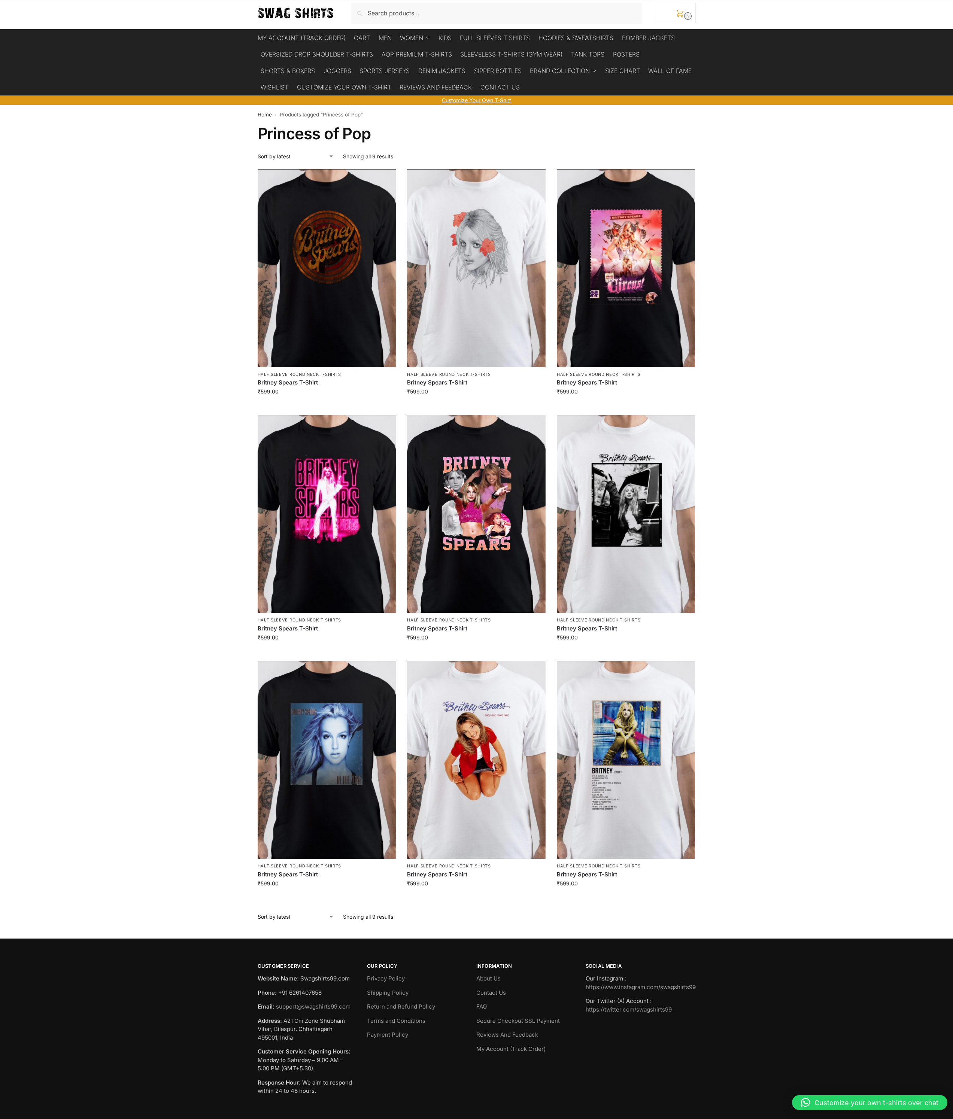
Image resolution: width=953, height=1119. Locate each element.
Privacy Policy (386, 978)
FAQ (481, 1006)
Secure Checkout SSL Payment (518, 1020)
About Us (488, 978)
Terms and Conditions (396, 1020)
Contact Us (491, 992)
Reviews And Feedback (507, 1034)
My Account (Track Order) (511, 1048)
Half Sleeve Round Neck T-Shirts (300, 374)
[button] (675, 13)
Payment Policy (387, 1034)
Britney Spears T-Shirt (288, 382)
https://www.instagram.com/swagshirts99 (641, 987)
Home (265, 115)
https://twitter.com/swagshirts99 (629, 1009)
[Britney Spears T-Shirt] (327, 268)
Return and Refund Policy (401, 1006)
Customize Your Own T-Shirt (476, 100)
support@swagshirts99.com (313, 1006)
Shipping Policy (388, 992)
